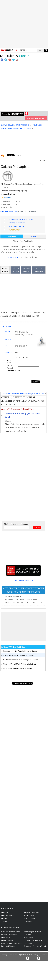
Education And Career (9, 934)
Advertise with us (7, 915)
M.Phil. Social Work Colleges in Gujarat (18, 655)
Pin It (19, 155)
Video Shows (5, 937)
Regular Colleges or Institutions (15, 125)
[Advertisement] (24, 24)
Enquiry (4, 918)
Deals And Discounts (8, 946)
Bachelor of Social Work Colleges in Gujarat (20, 651)
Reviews (7, 197)
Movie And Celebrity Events (11, 943)
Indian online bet (7, 940)
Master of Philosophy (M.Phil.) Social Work (18, 409)
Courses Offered (7, 211)
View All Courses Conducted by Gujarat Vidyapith (23, 394)
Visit (16, 353)
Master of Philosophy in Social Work (16, 128)
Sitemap (4, 921)
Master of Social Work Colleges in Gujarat (19, 664)
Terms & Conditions (31, 912)
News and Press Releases (10, 931)
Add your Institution (36, 118)
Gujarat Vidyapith (13, 596)
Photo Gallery (29, 937)
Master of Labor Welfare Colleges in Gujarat (20, 660)
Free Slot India (29, 918)
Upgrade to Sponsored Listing (21, 219)
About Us (4, 912)
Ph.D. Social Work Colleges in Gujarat (17, 668)
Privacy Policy (29, 915)
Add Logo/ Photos (16, 226)
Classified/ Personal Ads (33, 940)
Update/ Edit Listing (17, 223)
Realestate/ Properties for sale (35, 946)
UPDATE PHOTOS (14, 257)
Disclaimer (28, 921)
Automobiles (28, 943)
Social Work (37, 125)
